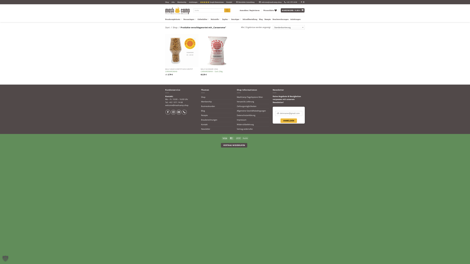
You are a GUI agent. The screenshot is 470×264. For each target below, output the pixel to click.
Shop (167, 2)
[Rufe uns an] (184, 112)
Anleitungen (193, 2)
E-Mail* (278, 109)
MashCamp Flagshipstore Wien (250, 97)
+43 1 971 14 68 (176, 102)
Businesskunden (208, 106)
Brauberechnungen (281, 19)
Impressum (241, 120)
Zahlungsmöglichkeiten (246, 106)
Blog (261, 19)
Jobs (173, 2)
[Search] (227, 10)
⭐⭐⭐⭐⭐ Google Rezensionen (212, 2)
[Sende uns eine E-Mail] (178, 112)
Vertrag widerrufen (245, 129)
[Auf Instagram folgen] (303, 2)
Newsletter (205, 129)
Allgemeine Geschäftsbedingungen (251, 111)
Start (167, 27)
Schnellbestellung (250, 19)
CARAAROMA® (171, 71)
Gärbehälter (202, 19)
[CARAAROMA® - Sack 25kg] (217, 50)
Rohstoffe (215, 19)
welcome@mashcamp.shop (176, 105)
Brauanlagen (188, 19)
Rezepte (267, 19)
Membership (181, 2)
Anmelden (288, 121)
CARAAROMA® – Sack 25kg (212, 71)
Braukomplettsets (172, 19)
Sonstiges (235, 19)
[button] (245, 2)
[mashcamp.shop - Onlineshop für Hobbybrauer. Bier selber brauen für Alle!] (177, 10)
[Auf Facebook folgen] (301, 2)
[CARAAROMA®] (181, 50)
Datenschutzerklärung (246, 115)
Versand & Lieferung (245, 101)
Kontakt (229, 2)
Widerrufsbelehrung (245, 124)
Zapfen (225, 19)
